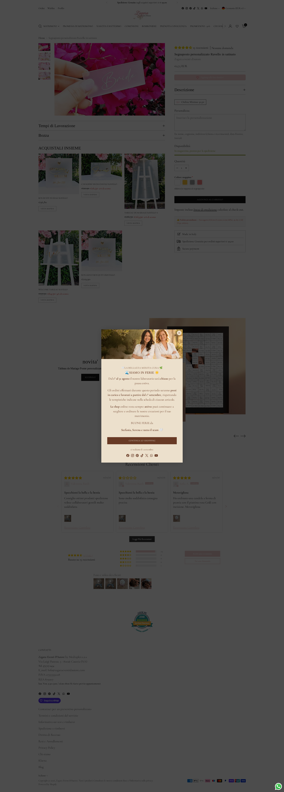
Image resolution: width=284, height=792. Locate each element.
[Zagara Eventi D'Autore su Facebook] (128, 456)
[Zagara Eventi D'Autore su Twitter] (147, 456)
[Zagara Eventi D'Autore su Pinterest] (137, 456)
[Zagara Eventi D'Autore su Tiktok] (142, 456)
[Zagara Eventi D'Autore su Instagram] (132, 456)
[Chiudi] (179, 333)
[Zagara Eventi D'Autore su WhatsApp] (151, 456)
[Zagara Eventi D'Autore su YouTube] (156, 456)
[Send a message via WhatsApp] (278, 786)
